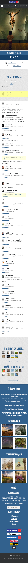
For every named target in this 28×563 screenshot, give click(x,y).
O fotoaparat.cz (14, 516)
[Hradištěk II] (8, 356)
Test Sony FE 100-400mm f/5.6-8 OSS (14, 409)
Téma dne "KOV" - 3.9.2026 (13, 493)
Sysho (7, 134)
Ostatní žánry (17, 66)
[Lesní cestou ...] (16, 370)
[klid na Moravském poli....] (16, 356)
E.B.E (7, 268)
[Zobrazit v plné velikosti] (14, 29)
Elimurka (9, 261)
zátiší (11, 84)
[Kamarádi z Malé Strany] (3, 356)
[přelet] (12, 374)
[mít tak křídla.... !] (3, 352)
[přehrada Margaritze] (20, 352)
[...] (8, 374)
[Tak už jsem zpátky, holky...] (16, 374)
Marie (7, 223)
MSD (7, 183)
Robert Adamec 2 (12, 174)
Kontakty (14, 524)
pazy (7, 284)
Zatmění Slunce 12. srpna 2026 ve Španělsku (14, 405)
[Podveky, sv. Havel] (8, 352)
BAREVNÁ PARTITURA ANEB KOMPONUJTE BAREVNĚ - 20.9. (13, 498)
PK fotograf (10, 254)
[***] (3, 370)
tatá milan (9, 233)
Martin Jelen (10, 143)
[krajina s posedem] (16, 352)
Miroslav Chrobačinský (14, 240)
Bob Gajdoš (9, 291)
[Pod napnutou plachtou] (12, 370)
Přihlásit (11, 6)
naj (6, 202)
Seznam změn (14, 519)
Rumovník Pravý (12, 209)
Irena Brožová (12, 63)
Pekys (7, 247)
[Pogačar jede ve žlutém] (12, 356)
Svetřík (8, 306)
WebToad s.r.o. (20, 558)
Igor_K (7, 103)
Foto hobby (9, 299)
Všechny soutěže (12, 507)
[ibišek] (8, 370)
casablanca (9, 327)
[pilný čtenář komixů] (12, 352)
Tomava (8, 124)
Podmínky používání (14, 521)
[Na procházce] (20, 370)
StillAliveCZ (10, 275)
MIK (6, 313)
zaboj (7, 320)
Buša (7, 216)
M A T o (8, 167)
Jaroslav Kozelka (12, 151)
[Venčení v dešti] (3, 374)
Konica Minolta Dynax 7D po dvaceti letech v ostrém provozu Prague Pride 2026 (14, 395)
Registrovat (21, 6)
